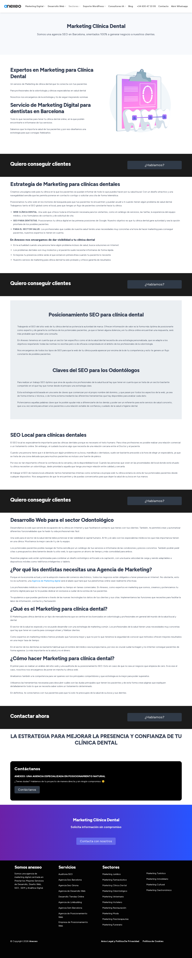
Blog (130, 6)
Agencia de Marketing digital (46, 580)
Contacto (163, 6)
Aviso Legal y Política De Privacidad (120, 941)
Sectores (73, 6)
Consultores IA (116, 6)
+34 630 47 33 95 (146, 6)
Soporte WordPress (93, 6)
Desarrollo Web (56, 6)
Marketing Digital (34, 6)
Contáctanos (27, 768)
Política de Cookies (153, 941)
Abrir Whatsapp (179, 6)
